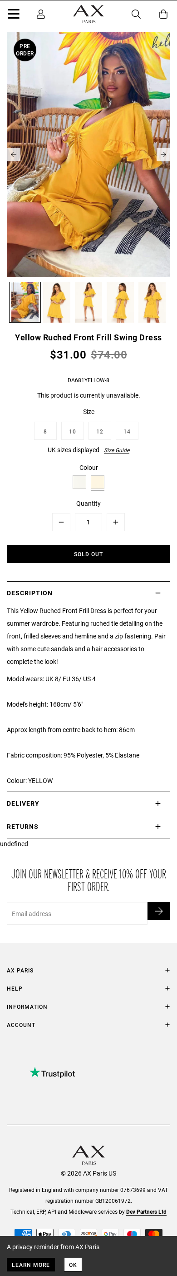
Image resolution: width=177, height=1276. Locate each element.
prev (13, 154)
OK (73, 1264)
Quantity (88, 503)
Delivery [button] (23, 803)
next (163, 154)
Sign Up (159, 911)
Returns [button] (23, 826)
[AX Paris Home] (88, 14)
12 (99, 431)
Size (88, 411)
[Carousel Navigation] (88, 154)
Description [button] (30, 592)
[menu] (14, 15)
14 (127, 431)
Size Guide (116, 450)
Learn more (31, 1264)
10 (72, 431)
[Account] (40, 14)
